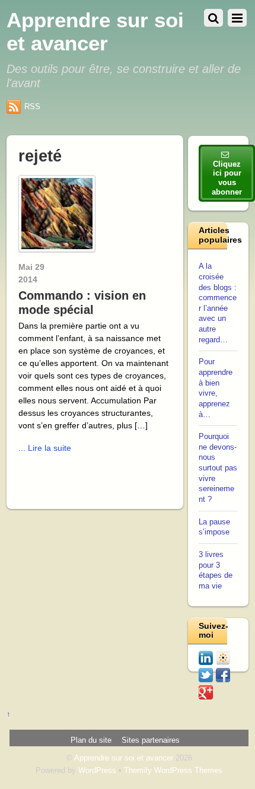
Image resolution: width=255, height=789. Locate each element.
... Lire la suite (44, 448)
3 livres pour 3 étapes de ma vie (215, 570)
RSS (32, 106)
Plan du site (91, 740)
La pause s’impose (214, 527)
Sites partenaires (151, 740)
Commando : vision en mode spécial (82, 302)
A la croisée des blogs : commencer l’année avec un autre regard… (218, 302)
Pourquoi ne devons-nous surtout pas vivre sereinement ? (218, 468)
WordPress (97, 770)
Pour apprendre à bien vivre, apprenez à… (215, 388)
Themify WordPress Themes (173, 770)
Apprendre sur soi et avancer (123, 758)
